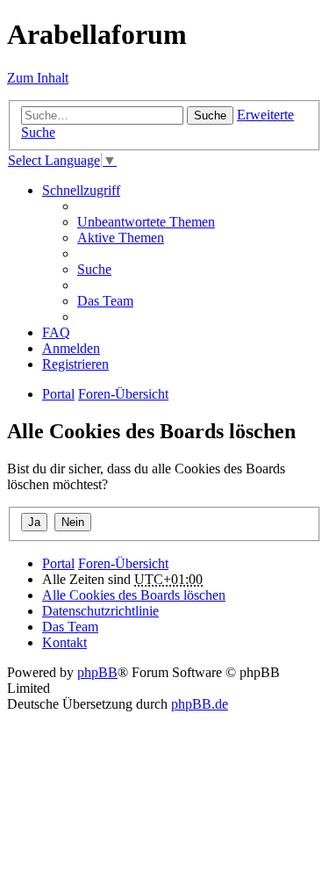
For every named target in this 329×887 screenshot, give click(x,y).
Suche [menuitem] (94, 269)
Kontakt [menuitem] (64, 642)
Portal (58, 393)
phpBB (97, 672)
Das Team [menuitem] (105, 300)
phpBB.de (199, 703)
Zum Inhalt (37, 77)
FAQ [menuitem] (56, 332)
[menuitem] (100, 610)
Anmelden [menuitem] (71, 348)
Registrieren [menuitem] (75, 364)
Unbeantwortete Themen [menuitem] (146, 221)
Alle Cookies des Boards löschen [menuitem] (133, 595)
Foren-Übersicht (123, 563)
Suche (210, 115)
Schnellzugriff (81, 190)
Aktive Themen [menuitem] (120, 237)
